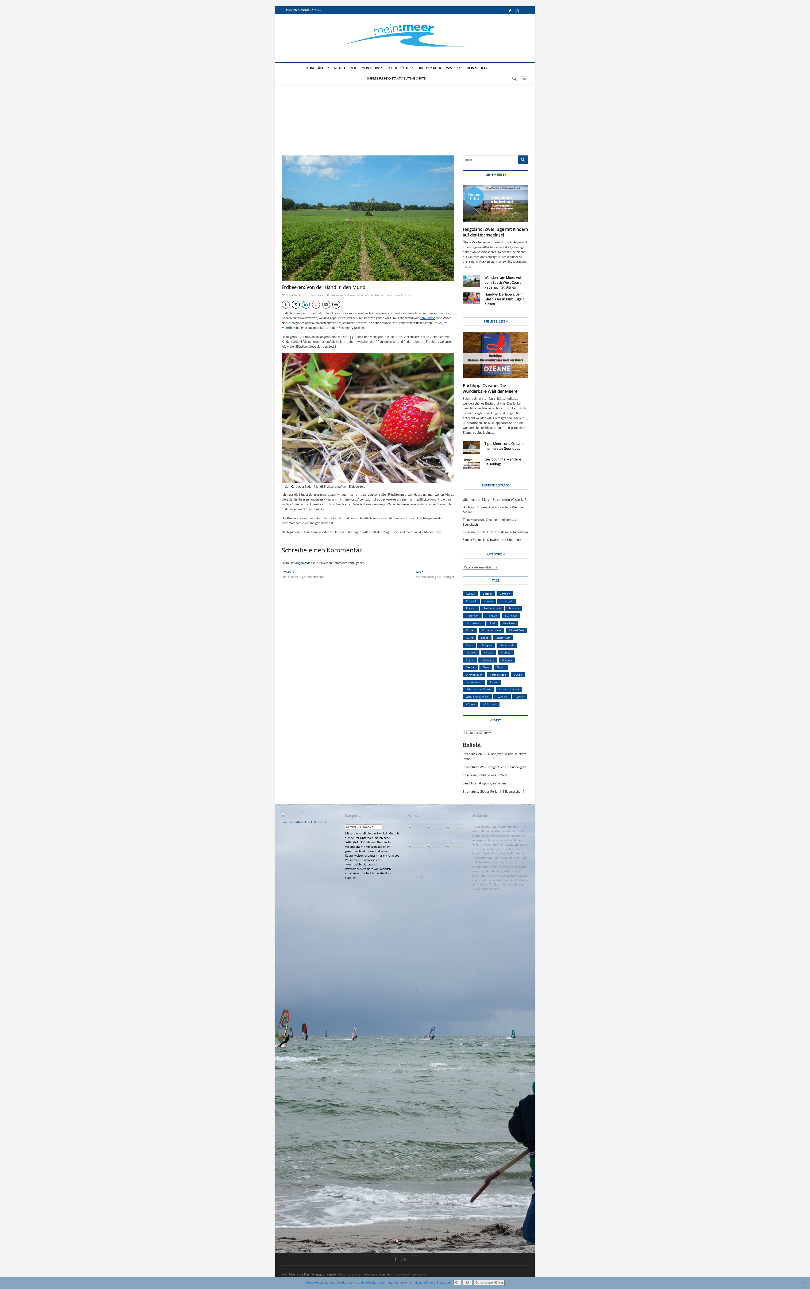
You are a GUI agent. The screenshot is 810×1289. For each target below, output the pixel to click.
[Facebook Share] (286, 305)
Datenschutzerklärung (489, 1282)
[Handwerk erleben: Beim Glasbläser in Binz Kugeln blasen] (471, 298)
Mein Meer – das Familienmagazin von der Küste (313, 1274)
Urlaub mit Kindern (477, 696)
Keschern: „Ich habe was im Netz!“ (486, 775)
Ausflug (470, 593)
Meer (469, 645)
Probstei (379, 295)
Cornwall (471, 601)
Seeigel (470, 667)
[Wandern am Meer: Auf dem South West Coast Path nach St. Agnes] (471, 281)
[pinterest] (414, 1255)
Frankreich (472, 615)
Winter (520, 696)
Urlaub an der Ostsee (478, 689)
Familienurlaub (492, 608)
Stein (486, 667)
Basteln (487, 593)
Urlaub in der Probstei (397, 295)
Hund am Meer (429, 68)
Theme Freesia (369, 1274)
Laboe (484, 637)
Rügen (470, 659)
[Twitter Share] (296, 305)
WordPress (385, 1274)
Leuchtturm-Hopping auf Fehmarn (486, 783)
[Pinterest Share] (316, 305)
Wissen (452, 68)
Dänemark (507, 601)
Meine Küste (315, 68)
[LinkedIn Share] (306, 305)
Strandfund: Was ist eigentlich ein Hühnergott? (495, 767)
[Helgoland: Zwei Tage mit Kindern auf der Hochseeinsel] (495, 203)
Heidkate (491, 615)
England (470, 608)
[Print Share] (336, 305)
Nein (467, 1282)
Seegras (507, 659)
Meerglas (486, 645)
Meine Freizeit (345, 68)
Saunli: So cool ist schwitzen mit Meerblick (492, 539)
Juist (492, 623)
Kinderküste (398, 68)
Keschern (509, 623)
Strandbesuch (474, 674)
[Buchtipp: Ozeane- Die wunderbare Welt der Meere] (495, 355)
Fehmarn (514, 608)
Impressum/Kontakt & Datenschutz (396, 78)
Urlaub (494, 682)
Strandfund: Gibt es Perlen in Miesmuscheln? (493, 791)
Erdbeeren (337, 295)
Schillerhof (427, 318)
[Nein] (805, 1283)
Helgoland (511, 615)
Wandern (502, 696)
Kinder (470, 630)
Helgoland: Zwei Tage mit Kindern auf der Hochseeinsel (495, 232)
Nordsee (471, 652)
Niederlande (507, 645)
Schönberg (488, 659)
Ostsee (488, 652)
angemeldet (303, 563)
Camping (505, 593)
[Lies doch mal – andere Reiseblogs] (471, 463)
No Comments (314, 295)
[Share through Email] (326, 305)
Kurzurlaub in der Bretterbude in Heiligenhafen (495, 532)
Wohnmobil (489, 704)
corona (489, 601)
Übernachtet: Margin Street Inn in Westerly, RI (495, 499)
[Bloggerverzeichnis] (283, 815)
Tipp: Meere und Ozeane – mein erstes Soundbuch (505, 446)
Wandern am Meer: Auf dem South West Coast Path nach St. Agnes (503, 282)
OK (457, 1282)
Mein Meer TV (476, 68)
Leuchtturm (503, 637)
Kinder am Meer (491, 630)
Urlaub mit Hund (509, 689)
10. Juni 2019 (292, 295)
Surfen (518, 674)
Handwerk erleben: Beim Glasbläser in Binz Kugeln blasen (505, 299)
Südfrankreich (474, 682)
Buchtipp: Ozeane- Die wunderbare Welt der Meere (490, 388)
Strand (501, 667)
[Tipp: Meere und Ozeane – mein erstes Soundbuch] (471, 447)
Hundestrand (474, 623)
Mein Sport (371, 68)
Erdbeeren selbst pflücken (359, 295)
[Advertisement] (405, 115)
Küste (469, 637)
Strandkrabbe (498, 674)
